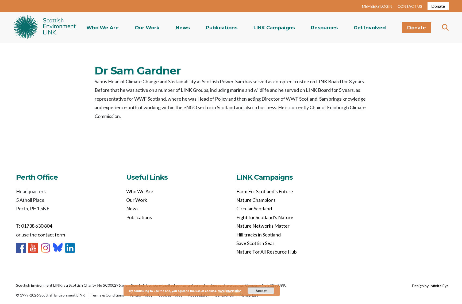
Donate (438, 6)
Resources (324, 28)
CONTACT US (410, 6)
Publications (221, 28)
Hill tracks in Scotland (258, 235)
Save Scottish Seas (255, 243)
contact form (51, 235)
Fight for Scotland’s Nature (264, 217)
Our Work (147, 28)
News (183, 28)
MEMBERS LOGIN (377, 6)
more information (229, 291)
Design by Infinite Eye (430, 285)
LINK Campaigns (274, 28)
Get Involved (370, 28)
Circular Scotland (254, 208)
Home (44, 27)
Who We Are (102, 28)
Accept (261, 290)
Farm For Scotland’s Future (264, 191)
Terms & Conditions (107, 295)
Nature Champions (256, 200)
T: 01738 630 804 (34, 226)
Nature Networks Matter (263, 226)
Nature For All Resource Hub (266, 252)
